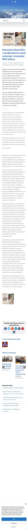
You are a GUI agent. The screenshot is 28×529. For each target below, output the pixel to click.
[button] (26, 504)
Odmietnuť (14, 523)
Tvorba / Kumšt (13, 64)
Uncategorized (20, 64)
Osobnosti (7, 64)
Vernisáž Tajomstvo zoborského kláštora (13, 388)
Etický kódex (13, 526)
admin (5, 63)
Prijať (14, 519)
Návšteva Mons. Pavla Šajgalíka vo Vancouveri (7, 366)
